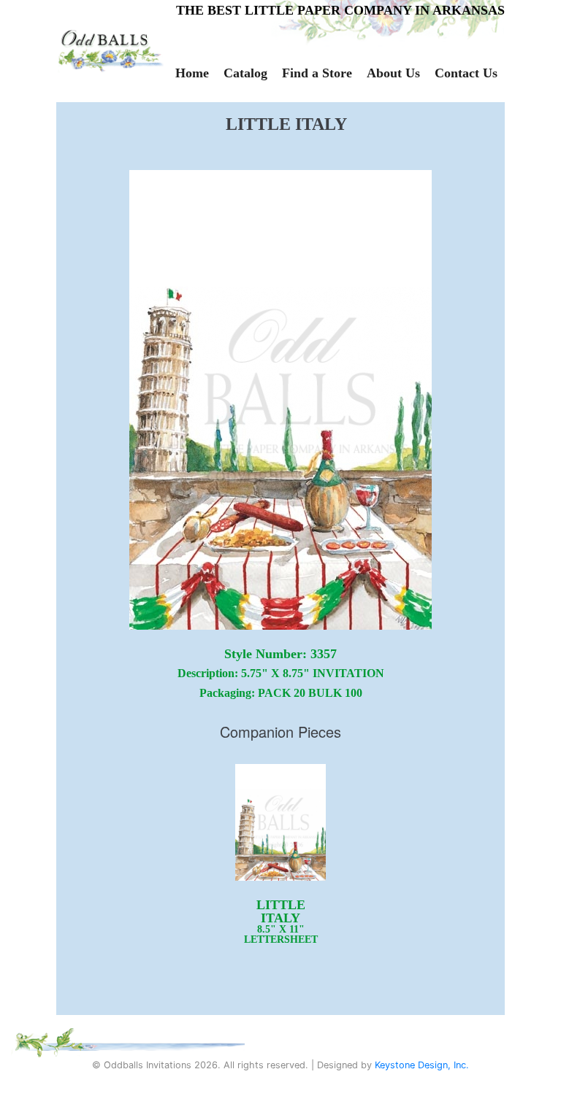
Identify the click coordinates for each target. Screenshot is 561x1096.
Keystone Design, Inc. (422, 1065)
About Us (393, 73)
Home (192, 73)
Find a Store (317, 73)
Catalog (245, 73)
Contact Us (466, 73)
